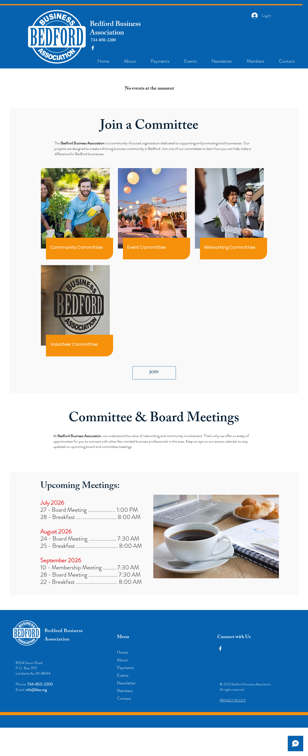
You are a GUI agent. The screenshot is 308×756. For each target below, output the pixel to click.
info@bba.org (36, 689)
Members (125, 691)
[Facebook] (93, 48)
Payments (125, 668)
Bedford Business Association (115, 29)
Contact (124, 698)
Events (122, 675)
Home (122, 652)
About (122, 660)
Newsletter (126, 683)
